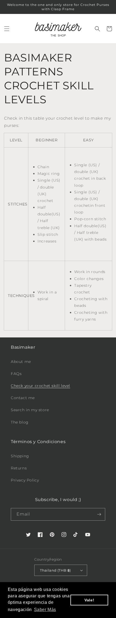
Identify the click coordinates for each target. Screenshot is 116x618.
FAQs (16, 373)
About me (21, 361)
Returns (19, 468)
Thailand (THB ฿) (55, 570)
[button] (7, 29)
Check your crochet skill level (40, 385)
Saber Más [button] (45, 609)
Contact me (23, 397)
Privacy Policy (25, 480)
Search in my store (30, 409)
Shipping (20, 456)
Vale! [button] (89, 600)
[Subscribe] (99, 514)
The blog (20, 422)
